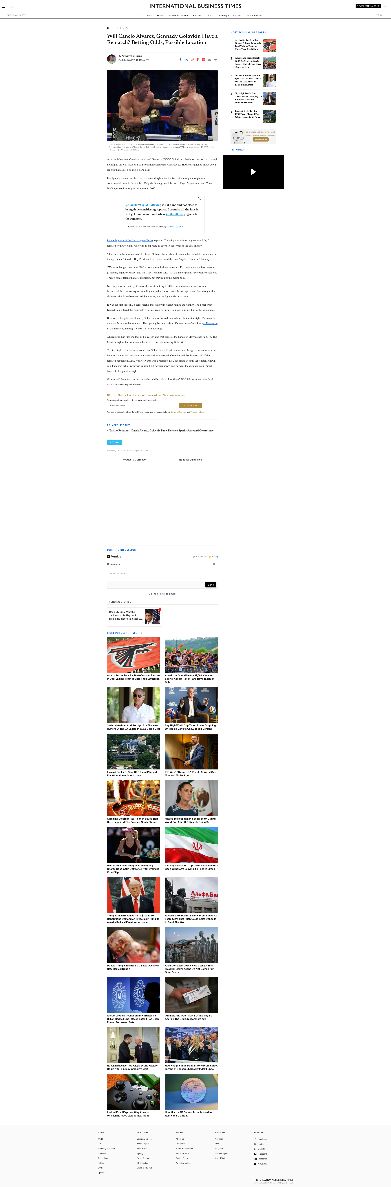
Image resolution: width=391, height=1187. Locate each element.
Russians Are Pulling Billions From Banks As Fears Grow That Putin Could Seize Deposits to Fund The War (191, 919)
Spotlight (141, 1153)
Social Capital (143, 1143)
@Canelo (131, 204)
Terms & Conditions (184, 1148)
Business (197, 15)
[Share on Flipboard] (198, 59)
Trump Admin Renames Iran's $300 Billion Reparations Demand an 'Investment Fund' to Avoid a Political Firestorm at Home (133, 919)
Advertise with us (183, 1163)
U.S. (140, 15)
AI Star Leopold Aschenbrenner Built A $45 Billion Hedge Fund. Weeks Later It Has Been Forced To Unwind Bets (133, 1019)
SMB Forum (142, 1148)
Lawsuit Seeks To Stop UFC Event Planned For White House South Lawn (247, 114)
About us (180, 1139)
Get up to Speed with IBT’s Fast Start (258, 132)
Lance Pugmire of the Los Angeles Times (130, 240)
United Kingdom (222, 1153)
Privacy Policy (196, 412)
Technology (223, 15)
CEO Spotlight (143, 1163)
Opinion (237, 15)
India (217, 1143)
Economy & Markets (178, 15)
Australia (219, 1139)
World (149, 15)
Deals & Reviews (254, 15)
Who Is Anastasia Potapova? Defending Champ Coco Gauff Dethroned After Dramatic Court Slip (133, 869)
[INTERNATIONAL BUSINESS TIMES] (195, 6)
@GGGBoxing (151, 204)
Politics (160, 15)
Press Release (143, 1158)
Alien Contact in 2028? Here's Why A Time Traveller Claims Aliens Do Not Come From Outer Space (189, 969)
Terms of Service (178, 412)
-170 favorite (210, 323)
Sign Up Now (260, 139)
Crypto (209, 15)
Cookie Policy (182, 1158)
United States (221, 1158)
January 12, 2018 (174, 226)
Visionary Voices (144, 1139)
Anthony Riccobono (132, 55)
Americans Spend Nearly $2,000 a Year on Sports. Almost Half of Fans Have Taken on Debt (189, 679)
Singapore (219, 1148)
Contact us (181, 1143)
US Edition (379, 15)
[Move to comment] (215, 59)
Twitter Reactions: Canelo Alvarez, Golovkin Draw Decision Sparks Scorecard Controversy (161, 430)
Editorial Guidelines (190, 459)
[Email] (209, 59)
